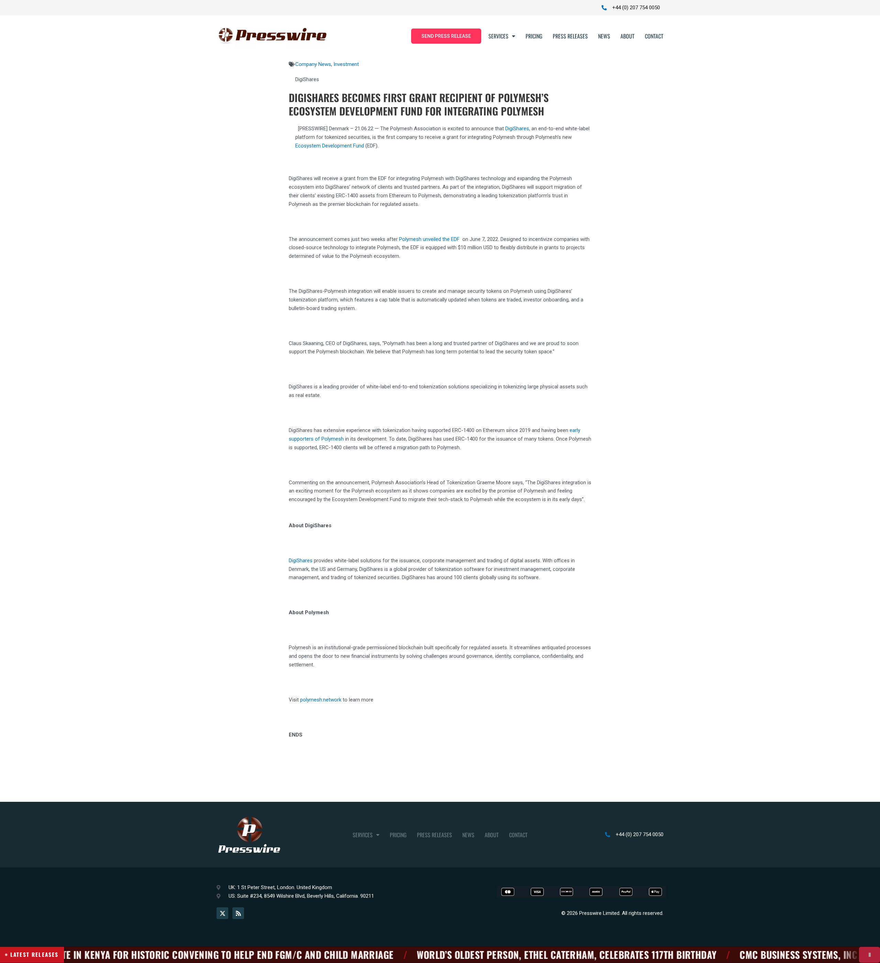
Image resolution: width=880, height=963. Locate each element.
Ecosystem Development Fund (329, 146)
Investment (346, 64)
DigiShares (517, 128)
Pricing (534, 36)
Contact (654, 36)
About (627, 36)
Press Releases (570, 36)
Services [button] (498, 36)
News (604, 36)
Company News (313, 64)
